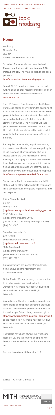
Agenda (7, 9)
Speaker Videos (32, 9)
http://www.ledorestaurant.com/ (19, 243)
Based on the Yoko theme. (12, 405)
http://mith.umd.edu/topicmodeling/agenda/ (24, 79)
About (14, 4)
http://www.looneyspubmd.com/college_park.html (28, 210)
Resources (39, 4)
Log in (50, 408)
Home (6, 4)
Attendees (18, 9)
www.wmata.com (11, 97)
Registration (25, 4)
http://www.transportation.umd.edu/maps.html (25, 174)
